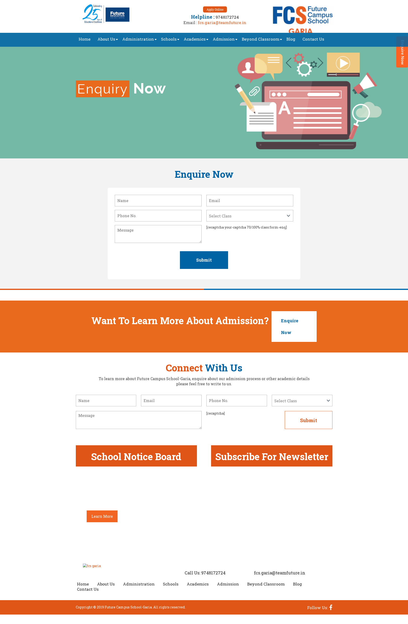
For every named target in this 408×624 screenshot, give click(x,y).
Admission (224, 39)
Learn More (102, 516)
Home (84, 39)
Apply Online (215, 9)
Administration (138, 39)
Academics (195, 39)
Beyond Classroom (260, 39)
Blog (290, 39)
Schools (169, 39)
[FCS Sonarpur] (302, 19)
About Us (106, 39)
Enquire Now (289, 326)
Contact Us (313, 39)
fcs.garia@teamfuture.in (222, 22)
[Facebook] (330, 607)
